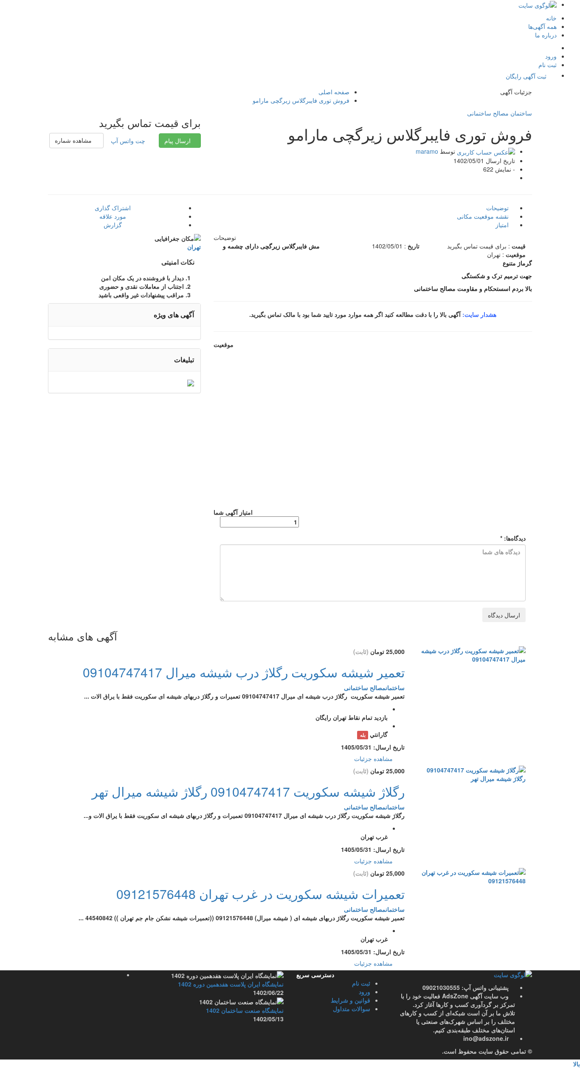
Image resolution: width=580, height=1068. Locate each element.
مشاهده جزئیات (374, 758)
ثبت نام (547, 64)
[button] (76, 140)
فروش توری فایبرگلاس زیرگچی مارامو (301, 100)
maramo (427, 151)
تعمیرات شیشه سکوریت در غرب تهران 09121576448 (260, 894)
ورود (551, 56)
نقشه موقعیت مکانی (483, 216)
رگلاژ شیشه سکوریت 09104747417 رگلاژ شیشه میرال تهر (248, 791)
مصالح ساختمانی (488, 113)
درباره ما (546, 35)
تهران (194, 246)
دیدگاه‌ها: (513, 538)
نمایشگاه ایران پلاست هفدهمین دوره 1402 (231, 984)
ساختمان (520, 113)
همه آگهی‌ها (542, 26)
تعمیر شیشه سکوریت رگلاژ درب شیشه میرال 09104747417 (244, 672)
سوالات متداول (351, 1008)
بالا (576, 1064)
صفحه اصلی (333, 91)
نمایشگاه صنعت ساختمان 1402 (245, 1010)
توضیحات (498, 207)
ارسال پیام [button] (177, 140)
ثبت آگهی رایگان (526, 76)
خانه (551, 18)
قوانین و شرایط (350, 1000)
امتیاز (503, 224)
